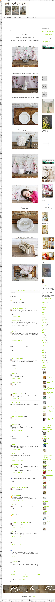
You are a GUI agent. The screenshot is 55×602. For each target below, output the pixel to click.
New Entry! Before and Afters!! (50, 377)
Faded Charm (46, 506)
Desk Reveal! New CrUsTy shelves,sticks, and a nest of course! (48, 387)
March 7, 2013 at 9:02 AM (17, 472)
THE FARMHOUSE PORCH (18, 308)
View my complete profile (47, 298)
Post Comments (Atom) (20, 579)
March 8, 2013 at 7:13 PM (17, 518)
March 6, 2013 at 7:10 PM (17, 419)
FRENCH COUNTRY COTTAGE (47, 460)
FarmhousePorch (48, 34)
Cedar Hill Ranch (46, 454)
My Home (9, 17)
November (44, 302)
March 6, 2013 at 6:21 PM (17, 389)
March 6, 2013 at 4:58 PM (17, 327)
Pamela (13, 373)
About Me (21, 17)
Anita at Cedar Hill (16, 541)
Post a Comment (14, 571)
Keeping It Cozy (46, 480)
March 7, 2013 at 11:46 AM (17, 483)
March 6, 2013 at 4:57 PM (17, 316)
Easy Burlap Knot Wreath (50, 382)
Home (4, 17)
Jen (13, 531)
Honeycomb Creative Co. (47, 456)
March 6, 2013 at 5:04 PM (17, 354)
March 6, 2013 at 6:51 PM (17, 398)
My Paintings (27, 17)
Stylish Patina (46, 436)
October (43, 325)
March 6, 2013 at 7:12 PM (17, 430)
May (43, 314)
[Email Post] (38, 290)
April (43, 304)
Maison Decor (46, 465)
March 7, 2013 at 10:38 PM (17, 500)
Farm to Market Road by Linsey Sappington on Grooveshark (47, 41)
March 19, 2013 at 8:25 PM (17, 569)
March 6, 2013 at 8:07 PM (17, 440)
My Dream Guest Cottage (50, 402)
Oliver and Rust (46, 521)
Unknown (14, 514)
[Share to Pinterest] (14, 292)
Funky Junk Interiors (47, 425)
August (43, 309)
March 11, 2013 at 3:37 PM (17, 527)
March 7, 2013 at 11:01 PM (17, 509)
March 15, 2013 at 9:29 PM (17, 544)
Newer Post (13, 574)
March (43, 317)
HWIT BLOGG (46, 443)
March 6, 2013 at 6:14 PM (17, 378)
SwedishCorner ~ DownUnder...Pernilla (20, 522)
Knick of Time (46, 457)
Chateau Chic (46, 511)
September (44, 307)
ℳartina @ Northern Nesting (18, 393)
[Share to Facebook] (13, 292)
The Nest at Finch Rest (48, 470)
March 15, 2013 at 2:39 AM (17, 536)
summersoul (14, 476)
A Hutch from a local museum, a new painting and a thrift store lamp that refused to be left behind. (48, 409)
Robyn (13, 444)
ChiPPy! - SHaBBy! (47, 438)
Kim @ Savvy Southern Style (18, 416)
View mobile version (25, 576)
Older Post (38, 574)
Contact (15, 17)
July (43, 310)
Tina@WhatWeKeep (16, 299)
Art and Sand (15, 549)
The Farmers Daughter (17, 453)
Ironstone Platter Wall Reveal (50, 414)
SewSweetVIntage (16, 495)
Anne (13, 331)
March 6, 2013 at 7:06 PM (17, 411)
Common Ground (46, 448)
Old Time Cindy (15, 382)
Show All (53, 531)
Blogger (34, 596)
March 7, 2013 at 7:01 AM (17, 460)
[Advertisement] (5, 30)
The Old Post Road (47, 485)
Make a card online (46, 36)
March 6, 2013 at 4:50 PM (17, 304)
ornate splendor (15, 320)
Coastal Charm (46, 516)
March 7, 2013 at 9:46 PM (17, 491)
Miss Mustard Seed (47, 427)
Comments (45, 145)
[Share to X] (12, 292)
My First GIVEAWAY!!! (50, 372)
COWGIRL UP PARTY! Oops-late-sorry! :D (50, 420)
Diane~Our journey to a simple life (19, 487)
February (44, 319)
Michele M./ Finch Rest (17, 402)
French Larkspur (46, 527)
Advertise (34, 17)
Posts (44, 142)
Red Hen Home (46, 491)
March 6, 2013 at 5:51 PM (17, 368)
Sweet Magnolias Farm (48, 475)
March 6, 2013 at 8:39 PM (17, 449)
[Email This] (11, 292)
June (13, 504)
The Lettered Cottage (47, 429)
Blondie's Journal (16, 345)
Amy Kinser (14, 561)
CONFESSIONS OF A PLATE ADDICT (47, 431)
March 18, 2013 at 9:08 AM (17, 556)
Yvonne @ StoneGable (16, 435)
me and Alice (46, 501)
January (43, 320)
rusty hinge (45, 496)
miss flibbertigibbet (16, 464)
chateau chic (14, 424)
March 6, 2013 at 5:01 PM (17, 340)
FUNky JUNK (50, 397)
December (44, 322)
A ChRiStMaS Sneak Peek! (50, 393)
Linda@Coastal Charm (17, 358)
